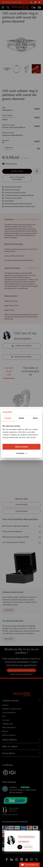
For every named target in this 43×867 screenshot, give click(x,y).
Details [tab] (21, 418)
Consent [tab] (7, 418)
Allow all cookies (21, 447)
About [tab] (35, 418)
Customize (20, 453)
